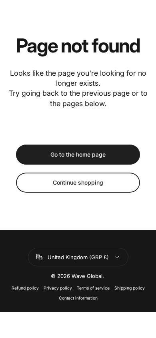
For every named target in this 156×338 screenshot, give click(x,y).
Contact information (78, 298)
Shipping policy (129, 288)
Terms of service (93, 288)
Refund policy (25, 288)
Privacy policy (58, 288)
